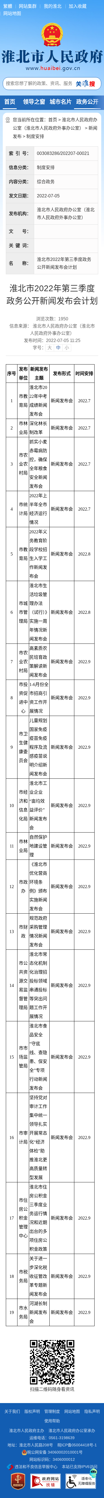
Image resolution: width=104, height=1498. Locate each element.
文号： (20, 231)
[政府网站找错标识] (45, 1481)
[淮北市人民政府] (52, 60)
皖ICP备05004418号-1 (77, 1445)
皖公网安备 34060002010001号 (55, 1452)
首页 (9, 102)
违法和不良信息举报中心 (35, 1466)
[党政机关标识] (18, 1481)
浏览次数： (52, 318)
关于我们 (12, 1411)
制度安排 (35, 136)
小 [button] (67, 347)
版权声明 (32, 1411)
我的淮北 (53, 6)
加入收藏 (78, 6)
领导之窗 (34, 102)
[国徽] (52, 34)
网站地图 (12, 13)
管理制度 (52, 1411)
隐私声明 (92, 1411)
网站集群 (28, 6)
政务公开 (87, 102)
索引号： (20, 153)
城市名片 (61, 102)
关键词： (20, 245)
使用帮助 (52, 1421)
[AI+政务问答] (93, 1472)
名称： (20, 263)
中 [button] (58, 347)
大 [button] (49, 347)
